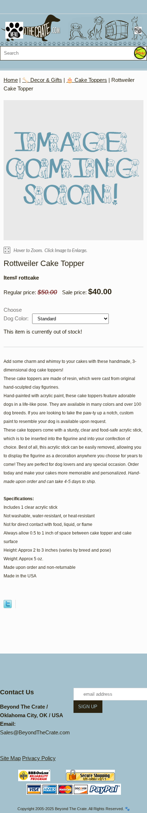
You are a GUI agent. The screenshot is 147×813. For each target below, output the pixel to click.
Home (11, 80)
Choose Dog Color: (17, 314)
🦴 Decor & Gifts (42, 80)
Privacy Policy (39, 758)
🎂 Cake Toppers (86, 80)
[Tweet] (8, 606)
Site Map (10, 758)
